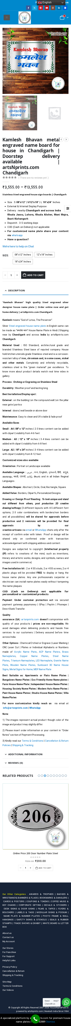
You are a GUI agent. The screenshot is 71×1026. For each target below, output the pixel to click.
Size (5, 255)
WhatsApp (41, 530)
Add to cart (35, 275)
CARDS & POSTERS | (14, 901)
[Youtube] (47, 7)
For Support (8, 956)
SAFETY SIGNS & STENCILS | (33, 919)
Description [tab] (16, 290)
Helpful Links (9, 960)
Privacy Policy (9, 966)
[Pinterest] (40, 7)
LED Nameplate (44, 660)
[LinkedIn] (59, 7)
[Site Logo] (24, 17)
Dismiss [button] (50, 1021)
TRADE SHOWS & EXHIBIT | (28, 923)
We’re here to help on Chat (18, 246)
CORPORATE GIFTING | (31, 905)
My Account (8, 941)
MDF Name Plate (42, 669)
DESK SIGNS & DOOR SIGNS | (21, 908)
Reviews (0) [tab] (15, 762)
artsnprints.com (30, 619)
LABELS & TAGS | (27, 912)
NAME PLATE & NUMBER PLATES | (23, 916)
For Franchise (9, 952)
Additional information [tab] (25, 754)
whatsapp (17, 235)
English (47, 2)
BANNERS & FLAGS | (29, 897)
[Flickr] (65, 7)
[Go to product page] (35, 816)
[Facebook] (28, 7)
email (29, 530)
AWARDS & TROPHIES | (42, 894)
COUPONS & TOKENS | (38, 901)
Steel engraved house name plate (27, 326)
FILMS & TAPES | (48, 908)
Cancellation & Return (13, 971)
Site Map (7, 981)
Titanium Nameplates (23, 660)
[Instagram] (53, 7)
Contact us (8, 937)
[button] (7, 17)
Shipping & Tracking (22, 745)
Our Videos (8, 990)
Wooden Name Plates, (23, 665)
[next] (66, 139)
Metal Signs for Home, (21, 669)
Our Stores (7, 948)
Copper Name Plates (34, 656)
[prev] (61, 139)
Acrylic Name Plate (25, 651)
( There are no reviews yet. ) (33, 177)
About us (7, 933)
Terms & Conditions (32, 740)
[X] (34, 7)
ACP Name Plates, (50, 651)
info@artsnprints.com (15, 708)
